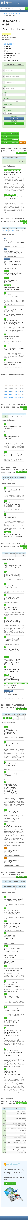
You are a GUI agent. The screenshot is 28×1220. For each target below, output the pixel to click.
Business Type (8, 104)
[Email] (7, 1183)
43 (3, 230)
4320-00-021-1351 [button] (19, 397)
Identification (14, 133)
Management (14, 139)
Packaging (5, 142)
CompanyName (8, 74)
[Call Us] (17, 153)
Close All (22, 142)
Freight (5, 139)
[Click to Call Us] (4, 718)
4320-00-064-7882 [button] (19, 389)
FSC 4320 (12, 44)
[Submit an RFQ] (10, 718)
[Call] (13, 1183)
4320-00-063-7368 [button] (19, 386)
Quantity (6, 92)
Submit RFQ (23, 152)
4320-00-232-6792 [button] (19, 380)
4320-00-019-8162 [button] (19, 395)
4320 (7, 230)
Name (5, 68)
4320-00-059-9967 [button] (8, 386)
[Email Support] (19, 153)
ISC (14, 136)
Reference (6, 98)
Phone (5, 86)
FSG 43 (6, 44)
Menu (24, 3)
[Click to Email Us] (7, 718)
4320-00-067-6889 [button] (8, 392)
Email (5, 80)
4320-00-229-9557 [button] (8, 380)
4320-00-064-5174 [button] (8, 389)
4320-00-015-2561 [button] (8, 395)
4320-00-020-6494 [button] (8, 397)
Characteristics (14, 142)
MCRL (5, 133)
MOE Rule (5, 136)
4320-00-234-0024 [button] (19, 383)
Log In (18, 3)
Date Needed (7, 110)
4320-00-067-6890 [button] (19, 392)
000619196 (12, 230)
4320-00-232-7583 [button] (8, 383)
